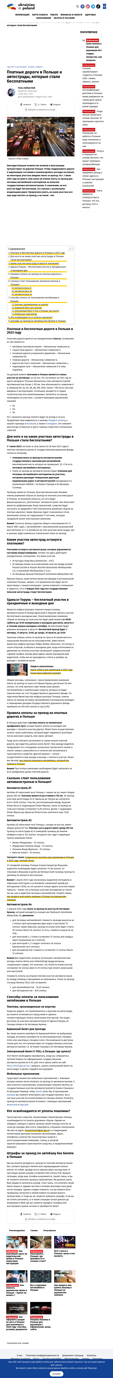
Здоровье (97, 1358)
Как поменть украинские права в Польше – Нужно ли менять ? (16, 1290)
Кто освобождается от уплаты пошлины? (32, 317)
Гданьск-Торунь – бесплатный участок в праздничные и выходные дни (38, 269)
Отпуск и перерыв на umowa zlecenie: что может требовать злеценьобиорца (93, 158)
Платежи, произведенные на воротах (31, 304)
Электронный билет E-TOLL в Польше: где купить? (37, 311)
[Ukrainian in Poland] (20, 6)
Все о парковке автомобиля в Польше (38, 1287)
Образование (71, 1358)
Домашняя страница (73, 1355)
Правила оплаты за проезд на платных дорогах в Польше (36, 276)
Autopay (11, 1094)
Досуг (36, 1358)
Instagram (52, 423)
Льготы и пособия (51, 1358)
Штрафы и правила (35, 67)
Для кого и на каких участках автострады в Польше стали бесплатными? (37, 258)
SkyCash (24, 1104)
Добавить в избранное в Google (41, 110)
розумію (57, 1374)
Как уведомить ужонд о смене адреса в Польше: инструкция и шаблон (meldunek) (93, 177)
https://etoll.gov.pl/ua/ (18, 1065)
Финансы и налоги (20, 1358)
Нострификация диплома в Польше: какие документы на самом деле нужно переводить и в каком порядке (92, 97)
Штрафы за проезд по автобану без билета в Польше (38, 321)
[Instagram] (88, 6)
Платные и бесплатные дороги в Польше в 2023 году (37, 252)
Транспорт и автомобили (17, 67)
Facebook (31, 423)
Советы (85, 1358)
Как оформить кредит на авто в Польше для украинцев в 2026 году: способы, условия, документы (16, 1323)
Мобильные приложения (26, 314)
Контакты (91, 1355)
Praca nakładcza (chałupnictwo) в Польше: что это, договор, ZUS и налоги (92, 199)
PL (104, 5)
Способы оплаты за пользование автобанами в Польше (34, 299)
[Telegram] (93, 6)
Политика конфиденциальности (42, 1355)
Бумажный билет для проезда (28, 308)
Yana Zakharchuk (26, 88)
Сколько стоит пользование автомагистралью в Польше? (35, 283)
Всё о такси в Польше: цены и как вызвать (64, 1253)
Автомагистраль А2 (23, 291)
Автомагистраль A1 (23, 288)
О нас (19, 1355)
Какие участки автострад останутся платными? (34, 263)
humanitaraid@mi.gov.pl (37, 1130)
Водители (22, 91)
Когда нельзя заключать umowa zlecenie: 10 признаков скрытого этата (93, 118)
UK (104, 8)
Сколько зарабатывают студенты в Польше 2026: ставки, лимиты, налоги (92, 73)
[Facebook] (82, 6)
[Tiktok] (98, 6)
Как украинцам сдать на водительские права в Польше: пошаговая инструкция (16, 1257)
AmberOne (12, 1104)
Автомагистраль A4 (23, 294)
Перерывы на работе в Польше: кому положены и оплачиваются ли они (91, 138)
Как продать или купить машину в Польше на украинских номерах (63, 1290)
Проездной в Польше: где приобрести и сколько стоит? (38, 1256)
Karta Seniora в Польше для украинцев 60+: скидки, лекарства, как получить (94, 50)
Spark (38, 1091)
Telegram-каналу (56, 420)
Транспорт (32, 91)
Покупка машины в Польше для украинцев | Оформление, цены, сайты (40, 1323)
